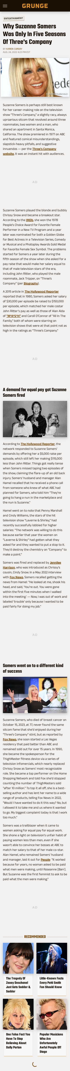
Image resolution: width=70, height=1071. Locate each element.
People (45, 859)
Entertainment (13, 18)
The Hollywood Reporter (42, 291)
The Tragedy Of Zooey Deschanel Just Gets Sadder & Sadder (18, 985)
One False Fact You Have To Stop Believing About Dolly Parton (18, 1041)
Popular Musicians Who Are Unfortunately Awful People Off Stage (51, 1043)
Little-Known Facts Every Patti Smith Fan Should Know (52, 982)
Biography (31, 283)
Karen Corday (14, 48)
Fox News (16, 577)
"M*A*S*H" (13, 316)
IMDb (29, 220)
